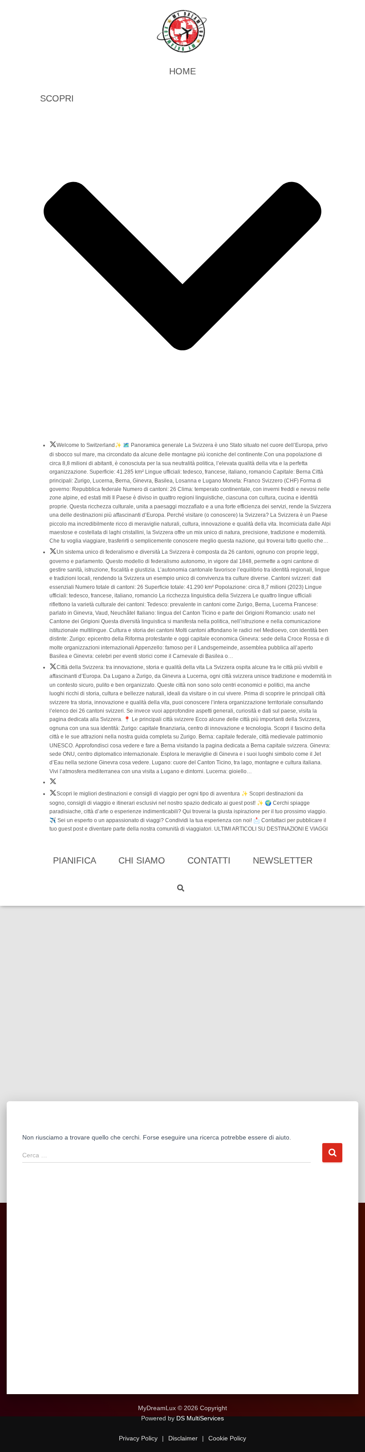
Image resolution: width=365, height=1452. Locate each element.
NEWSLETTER (282, 860)
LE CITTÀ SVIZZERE (53, 669)
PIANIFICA (74, 860)
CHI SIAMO (141, 860)
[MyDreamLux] (182, 31)
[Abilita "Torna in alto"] (347, 1434)
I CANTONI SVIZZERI (53, 553)
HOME (182, 71)
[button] (182, 425)
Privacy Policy (139, 1438)
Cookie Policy (226, 1438)
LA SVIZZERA (53, 447)
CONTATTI (209, 860)
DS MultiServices (200, 1418)
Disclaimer (182, 1438)
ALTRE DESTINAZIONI (53, 795)
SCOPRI (57, 98)
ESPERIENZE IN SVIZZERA (53, 784)
